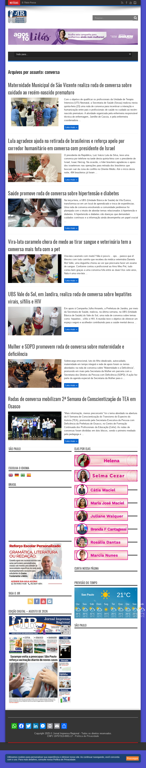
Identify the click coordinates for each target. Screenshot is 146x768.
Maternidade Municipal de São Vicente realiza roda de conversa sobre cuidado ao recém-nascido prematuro (70, 88)
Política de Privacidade (87, 736)
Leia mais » (71, 127)
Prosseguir (132, 758)
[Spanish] (30, 476)
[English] (12, 476)
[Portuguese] (24, 476)
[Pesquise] (135, 18)
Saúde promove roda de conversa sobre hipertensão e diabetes (63, 193)
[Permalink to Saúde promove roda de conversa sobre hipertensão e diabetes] (34, 226)
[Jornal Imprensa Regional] (17, 20)
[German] (18, 476)
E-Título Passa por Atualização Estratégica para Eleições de (51, 2)
